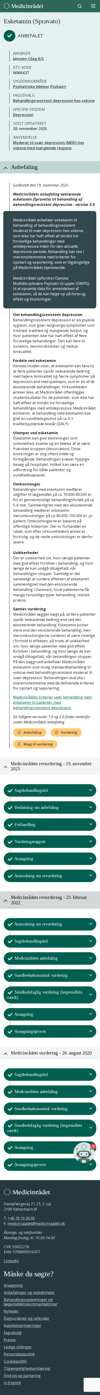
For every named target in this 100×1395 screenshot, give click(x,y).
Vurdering (68, 732)
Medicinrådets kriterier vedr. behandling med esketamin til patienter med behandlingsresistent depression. (52, 702)
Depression (23, 114)
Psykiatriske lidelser (31, 86)
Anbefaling (32, 732)
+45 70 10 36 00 (21, 1218)
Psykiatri (58, 86)
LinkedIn (11, 1260)
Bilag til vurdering (38, 744)
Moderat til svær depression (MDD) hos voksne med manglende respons (48, 145)
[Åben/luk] (90, 790)
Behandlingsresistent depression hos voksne (54, 100)
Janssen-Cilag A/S (28, 58)
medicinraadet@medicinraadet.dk (36, 1223)
